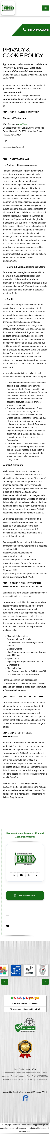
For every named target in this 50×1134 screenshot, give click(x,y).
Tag (34, 1125)
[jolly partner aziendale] (25, 1098)
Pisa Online (21, 1128)
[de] (31, 998)
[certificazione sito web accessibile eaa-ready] (25, 1025)
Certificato (25, 1004)
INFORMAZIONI (37, 29)
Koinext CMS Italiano (33, 1092)
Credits (40, 1125)
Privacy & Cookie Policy (22, 1125)
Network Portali (24, 1132)
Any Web (22, 124)
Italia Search (43, 1128)
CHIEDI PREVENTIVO (26, 895)
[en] (19, 998)
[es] (36, 998)
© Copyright (6, 1125)
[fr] (25, 998)
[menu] (45, 8)
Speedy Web (18, 1092)
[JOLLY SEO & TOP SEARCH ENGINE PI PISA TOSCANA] (27, 970)
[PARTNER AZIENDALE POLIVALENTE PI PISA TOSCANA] (14, 970)
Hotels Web (32, 1128)
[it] (13, 998)
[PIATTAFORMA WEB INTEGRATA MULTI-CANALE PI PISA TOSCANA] (41, 970)
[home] (8, 8)
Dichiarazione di (25, 1009)
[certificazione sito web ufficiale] (25, 1049)
